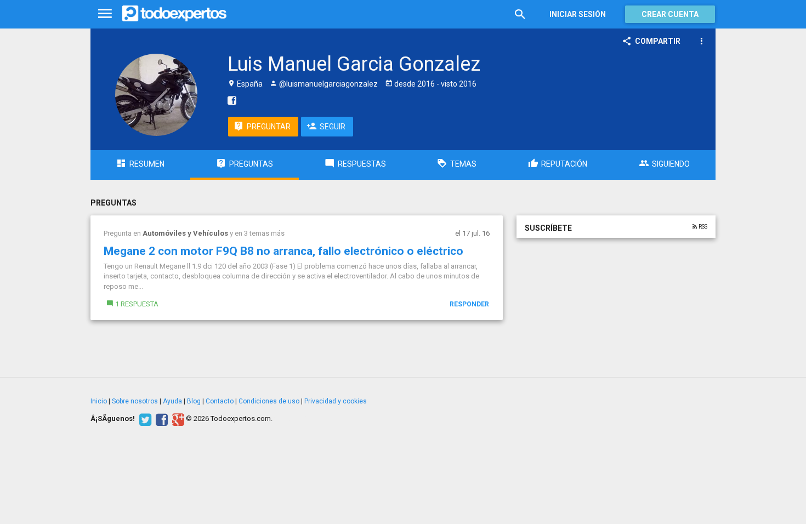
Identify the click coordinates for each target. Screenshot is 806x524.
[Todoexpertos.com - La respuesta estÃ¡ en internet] (174, 13)
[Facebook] (160, 419)
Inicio (98, 401)
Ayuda (172, 401)
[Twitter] (144, 419)
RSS (702, 227)
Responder (469, 304)
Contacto (220, 401)
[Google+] (176, 419)
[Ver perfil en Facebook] (229, 100)
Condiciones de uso (269, 401)
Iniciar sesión (577, 14)
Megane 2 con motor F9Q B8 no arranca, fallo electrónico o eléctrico (283, 251)
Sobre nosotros (135, 401)
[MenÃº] (105, 14)
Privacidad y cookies (335, 401)
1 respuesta (136, 304)
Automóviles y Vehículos (185, 233)
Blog (194, 401)
